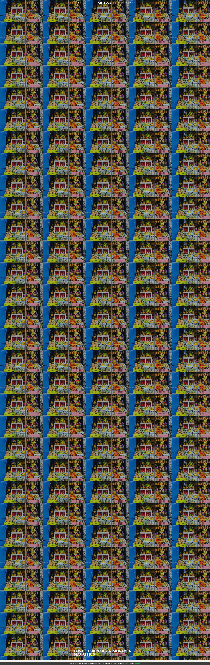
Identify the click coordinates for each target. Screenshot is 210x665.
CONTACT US (120, 2)
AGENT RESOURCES (129, 2)
